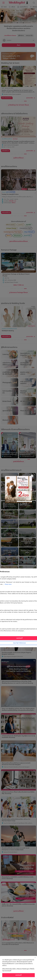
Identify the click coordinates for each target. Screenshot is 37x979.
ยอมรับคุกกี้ (18, 975)
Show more (8, 584)
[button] (5, 489)
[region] (18, 967)
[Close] (35, 957)
